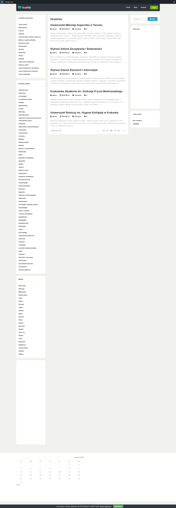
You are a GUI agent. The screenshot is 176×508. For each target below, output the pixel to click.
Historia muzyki (24, 43)
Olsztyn (21, 310)
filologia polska (24, 142)
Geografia (22, 52)
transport (22, 254)
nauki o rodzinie (24, 211)
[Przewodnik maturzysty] (24, 8)
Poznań (21, 317)
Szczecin (22, 332)
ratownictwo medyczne (26, 235)
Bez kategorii (137, 120)
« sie (18, 485)
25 (107, 130)
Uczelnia (78, 29)
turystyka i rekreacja (26, 257)
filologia (21, 139)
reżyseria (22, 239)
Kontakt (143, 7)
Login (154, 7)
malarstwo (22, 198)
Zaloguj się (9, 2)
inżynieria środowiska (26, 176)
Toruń (20, 338)
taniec (21, 251)
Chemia (21, 31)
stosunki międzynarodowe (27, 248)
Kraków (21, 304)
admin (54, 29)
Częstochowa (23, 348)
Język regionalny (24, 74)
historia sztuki (23, 170)
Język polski (23, 24)
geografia (22, 161)
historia (21, 167)
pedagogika (22, 220)
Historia (21, 49)
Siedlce (21, 329)
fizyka (21, 155)
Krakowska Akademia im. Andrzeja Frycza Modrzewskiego (86, 91)
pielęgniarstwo (23, 223)
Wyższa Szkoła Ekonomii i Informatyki (74, 70)
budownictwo (23, 105)
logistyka (22, 192)
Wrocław (21, 289)
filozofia (21, 145)
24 (104, 130)
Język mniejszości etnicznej (28, 71)
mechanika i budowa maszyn (28, 204)
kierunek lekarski (24, 179)
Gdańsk (21, 351)
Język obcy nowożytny (26, 62)
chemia (21, 109)
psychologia (23, 232)
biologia (21, 102)
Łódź (20, 298)
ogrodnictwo (23, 217)
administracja (23, 90)
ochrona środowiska (25, 214)
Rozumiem (118, 506)
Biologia (21, 59)
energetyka (22, 130)
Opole (21, 314)
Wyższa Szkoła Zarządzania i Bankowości (76, 49)
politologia (22, 226)
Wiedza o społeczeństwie (27, 40)
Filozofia (21, 34)
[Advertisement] (31, 403)
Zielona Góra (23, 295)
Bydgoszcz (22, 345)
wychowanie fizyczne (26, 263)
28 (118, 130)
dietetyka (22, 112)
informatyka (23, 173)
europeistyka (23, 133)
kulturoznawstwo (24, 186)
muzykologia (23, 207)
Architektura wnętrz (25, 99)
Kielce (21, 301)
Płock (20, 320)
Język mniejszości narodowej (29, 68)
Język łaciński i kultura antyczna (30, 37)
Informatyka (23, 46)
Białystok (22, 342)
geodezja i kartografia (26, 158)
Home (128, 7)
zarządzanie (23, 267)
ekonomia (22, 124)
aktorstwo (22, 93)
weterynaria (23, 260)
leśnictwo (22, 189)
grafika (21, 164)
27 (115, 130)
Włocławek (22, 292)
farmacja (22, 136)
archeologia (23, 96)
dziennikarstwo (24, 115)
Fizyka (21, 55)
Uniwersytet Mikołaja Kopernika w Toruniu (76, 25)
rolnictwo (22, 242)
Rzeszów (22, 326)
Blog (135, 7)
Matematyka (23, 27)
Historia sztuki (23, 65)
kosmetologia (23, 183)
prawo (21, 229)
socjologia (22, 245)
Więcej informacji (105, 506)
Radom (21, 323)
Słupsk (21, 335)
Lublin (21, 307)
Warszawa (22, 286)
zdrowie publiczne (25, 270)
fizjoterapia (22, 152)
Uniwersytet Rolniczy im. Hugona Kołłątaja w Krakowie (84, 112)
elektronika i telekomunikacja (29, 127)
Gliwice (21, 354)
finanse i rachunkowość (27, 148)
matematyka (23, 201)
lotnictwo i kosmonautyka (27, 195)
